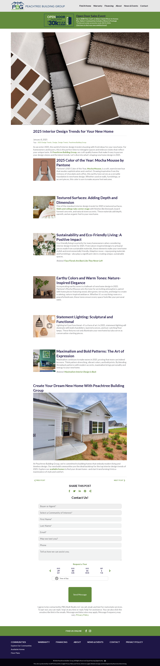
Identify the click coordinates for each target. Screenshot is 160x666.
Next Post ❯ (119, 480)
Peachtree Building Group (77, 142)
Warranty (97, 6)
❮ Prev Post (39, 480)
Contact (144, 6)
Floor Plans (15, 653)
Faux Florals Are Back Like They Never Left (83, 260)
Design (54, 142)
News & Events (131, 6)
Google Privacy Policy (67, 663)
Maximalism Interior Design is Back (80, 372)
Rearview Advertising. (120, 663)
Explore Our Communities (21, 646)
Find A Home (85, 6)
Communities (18, 642)
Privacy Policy (82, 615)
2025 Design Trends (45, 142)
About (119, 6)
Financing (109, 6)
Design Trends (63, 142)
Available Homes (18, 649)
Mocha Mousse (94, 168)
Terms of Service (82, 663)
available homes (57, 469)
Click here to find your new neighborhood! (91, 25)
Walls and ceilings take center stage (73, 209)
